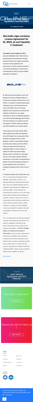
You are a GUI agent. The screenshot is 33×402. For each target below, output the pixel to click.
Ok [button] (4, 399)
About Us (19, 356)
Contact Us (19, 365)
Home (5, 355)
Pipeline (18, 359)
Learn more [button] (9, 394)
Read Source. (7, 256)
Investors (19, 362)
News (16, 13)
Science (5, 359)
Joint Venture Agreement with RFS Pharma (16, 275)
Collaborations (7, 362)
